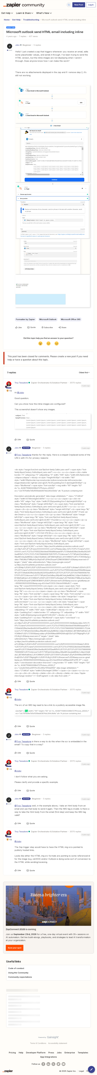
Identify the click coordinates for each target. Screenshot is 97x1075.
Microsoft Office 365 (70, 319)
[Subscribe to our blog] (53, 1064)
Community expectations (20, 977)
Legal (81, 1071)
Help (21, 1052)
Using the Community (18, 973)
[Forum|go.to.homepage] (24, 4)
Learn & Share (23, 13)
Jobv (17, 45)
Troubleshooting (31, 20)
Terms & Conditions (38, 1043)
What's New (42, 13)
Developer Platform (35, 1052)
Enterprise (70, 1052)
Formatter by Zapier (25, 319)
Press (51, 1052)
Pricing (12, 1052)
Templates (83, 1052)
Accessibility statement (57, 1043)
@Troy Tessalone (23, 455)
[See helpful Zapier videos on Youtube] (63, 1064)
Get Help (5, 13)
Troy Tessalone (21, 383)
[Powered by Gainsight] (48, 1038)
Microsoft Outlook (47, 319)
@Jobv (20, 392)
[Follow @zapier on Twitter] (58, 1064)
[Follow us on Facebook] (43, 1064)
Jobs (59, 1052)
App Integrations (48, 1057)
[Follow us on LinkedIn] (48, 1064)
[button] (78, 4)
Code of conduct (16, 968)
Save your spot (14, 948)
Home (7, 20)
